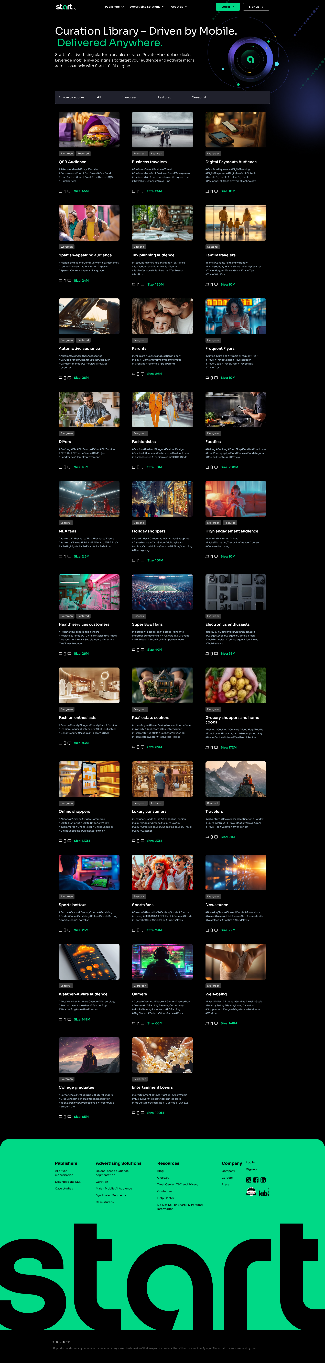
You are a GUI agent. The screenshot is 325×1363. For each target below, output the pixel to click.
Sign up (254, 6)
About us (177, 6)
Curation (102, 1182)
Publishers (112, 6)
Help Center (165, 1198)
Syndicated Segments (111, 1195)
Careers (227, 1177)
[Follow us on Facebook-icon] (256, 1180)
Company (228, 1171)
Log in (226, 6)
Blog (160, 1171)
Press (225, 1184)
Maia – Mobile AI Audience (114, 1188)
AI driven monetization (64, 1173)
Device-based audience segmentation (112, 1173)
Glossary (163, 1177)
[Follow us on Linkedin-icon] (263, 1180)
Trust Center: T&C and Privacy (177, 1184)
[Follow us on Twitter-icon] (249, 1180)
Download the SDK (68, 1182)
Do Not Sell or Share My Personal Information (180, 1207)
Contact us (164, 1191)
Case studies (64, 1188)
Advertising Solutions (145, 6)
